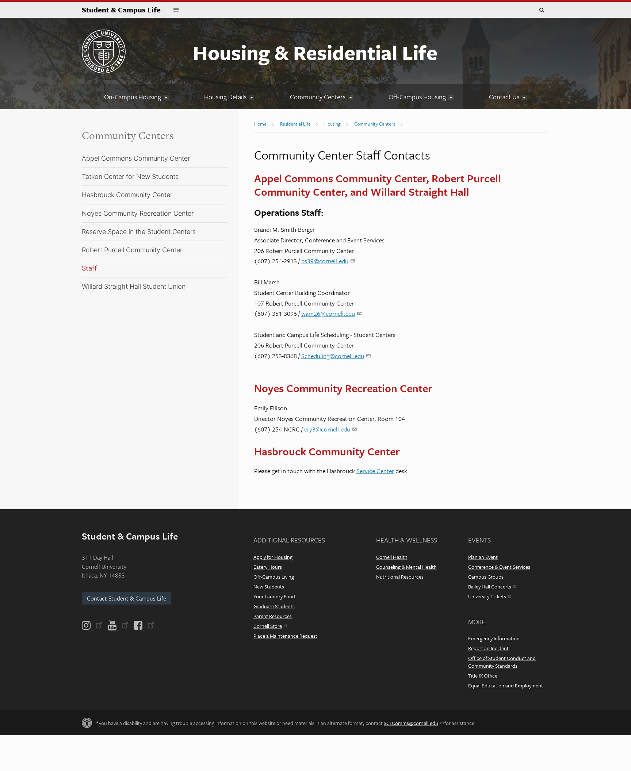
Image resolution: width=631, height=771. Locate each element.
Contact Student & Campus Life (126, 598)
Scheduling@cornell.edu (332, 355)
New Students (268, 586)
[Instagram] (93, 625)
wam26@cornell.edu (328, 313)
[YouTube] (118, 625)
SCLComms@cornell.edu (411, 723)
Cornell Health (392, 557)
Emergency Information (494, 638)
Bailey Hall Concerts (489, 586)
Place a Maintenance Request (285, 636)
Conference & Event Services (499, 567)
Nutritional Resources (400, 576)
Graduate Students (274, 606)
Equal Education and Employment (505, 685)
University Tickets (487, 596)
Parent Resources (272, 616)
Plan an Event (483, 557)
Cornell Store (267, 626)
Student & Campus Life (124, 9)
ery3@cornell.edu (327, 429)
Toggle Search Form (541, 10)
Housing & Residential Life (315, 52)
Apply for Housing (272, 557)
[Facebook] (143, 625)
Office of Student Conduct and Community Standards (502, 662)
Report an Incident (488, 648)
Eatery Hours (267, 567)
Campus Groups (486, 576)
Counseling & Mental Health (406, 567)
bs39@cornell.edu (324, 260)
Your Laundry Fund (274, 596)
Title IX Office (482, 675)
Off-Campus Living (273, 576)
